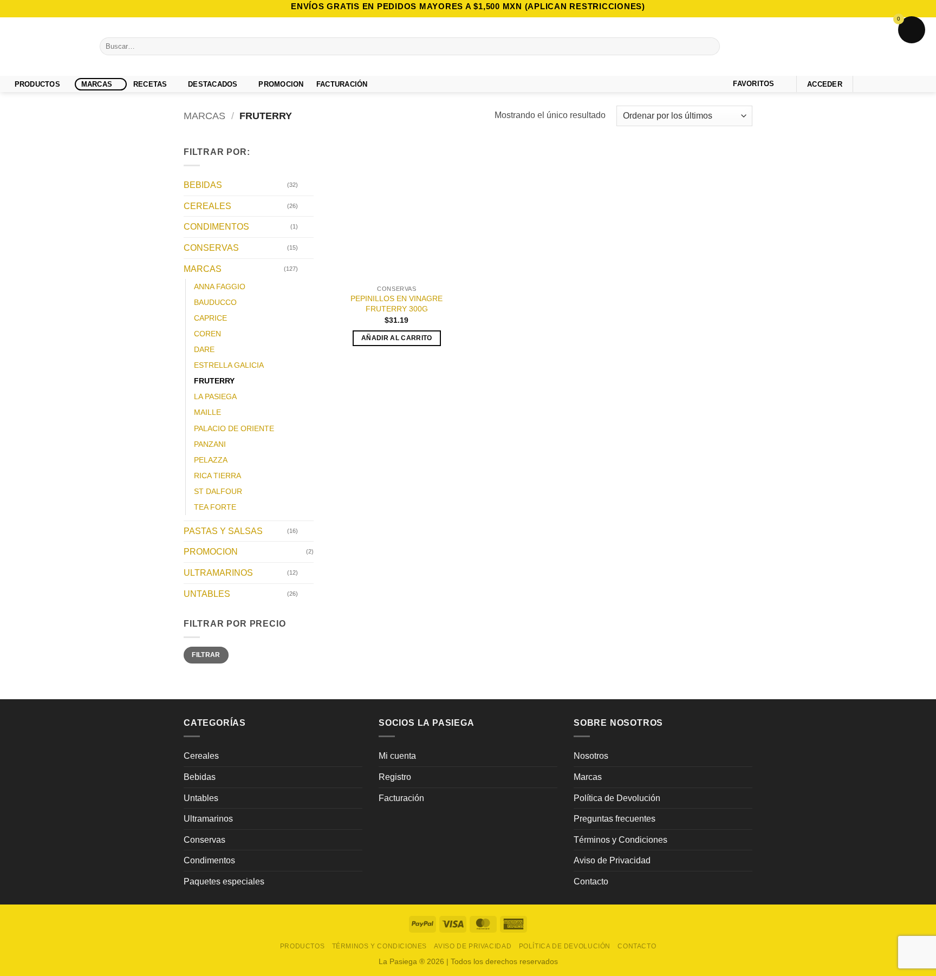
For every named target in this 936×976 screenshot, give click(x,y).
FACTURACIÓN (342, 84)
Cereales (201, 755)
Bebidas (200, 777)
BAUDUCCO (215, 302)
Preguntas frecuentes (614, 818)
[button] (825, 84)
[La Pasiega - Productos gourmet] (45, 46)
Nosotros (591, 755)
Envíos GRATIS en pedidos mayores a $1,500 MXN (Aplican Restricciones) (468, 6)
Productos (37, 84)
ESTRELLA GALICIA (229, 365)
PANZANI (210, 444)
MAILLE (207, 412)
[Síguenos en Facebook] (864, 83)
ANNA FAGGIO (219, 287)
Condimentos (209, 860)
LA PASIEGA (215, 397)
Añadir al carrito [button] (396, 338)
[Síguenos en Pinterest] (906, 83)
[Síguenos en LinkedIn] (920, 83)
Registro (395, 777)
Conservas (204, 839)
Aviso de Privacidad (612, 860)
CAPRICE (210, 318)
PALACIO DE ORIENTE (234, 428)
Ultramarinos (208, 818)
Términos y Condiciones (620, 839)
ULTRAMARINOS (218, 572)
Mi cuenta (397, 755)
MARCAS (204, 115)
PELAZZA (210, 460)
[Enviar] (710, 46)
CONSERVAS (211, 247)
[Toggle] (307, 185)
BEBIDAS (203, 185)
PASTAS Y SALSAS (223, 531)
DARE (204, 350)
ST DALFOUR (218, 491)
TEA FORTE (215, 507)
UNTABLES (207, 593)
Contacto (591, 881)
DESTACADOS (213, 84)
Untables (201, 798)
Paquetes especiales (224, 881)
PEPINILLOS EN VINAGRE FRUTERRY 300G (396, 303)
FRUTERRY (214, 381)
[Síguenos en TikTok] (892, 83)
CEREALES (207, 206)
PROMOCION (280, 84)
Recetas (150, 84)
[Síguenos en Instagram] (878, 83)
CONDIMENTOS (216, 227)
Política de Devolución (617, 798)
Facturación (401, 798)
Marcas (97, 84)
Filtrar (206, 655)
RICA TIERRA (217, 475)
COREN (207, 334)
